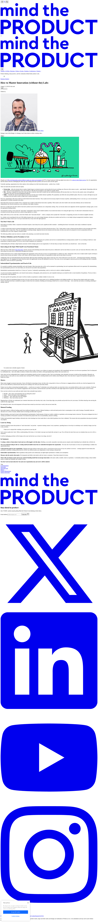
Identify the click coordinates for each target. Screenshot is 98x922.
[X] (49, 611)
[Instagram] (49, 902)
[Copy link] (2, 88)
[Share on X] (4, 89)
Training (26, 71)
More (2, 136)
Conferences (33, 71)
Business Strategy (5, 79)
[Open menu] (2, 2)
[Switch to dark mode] (7, 2)
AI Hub (7, 71)
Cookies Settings (16, 916)
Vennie (39, 71)
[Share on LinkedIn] (5, 89)
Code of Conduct (31, 916)
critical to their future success (79, 180)
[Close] (28, 902)
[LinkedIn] (49, 708)
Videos (18, 71)
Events (22, 71)
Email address (4, 514)
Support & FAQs (39, 916)
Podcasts (13, 71)
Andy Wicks (40, 130)
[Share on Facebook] (6, 89)
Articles (3, 71)
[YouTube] (49, 805)
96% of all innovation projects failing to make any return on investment (24, 180)
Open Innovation (19, 249)
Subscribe (24, 514)
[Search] (5, 2)
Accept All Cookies (15, 912)
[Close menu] (2, 69)
